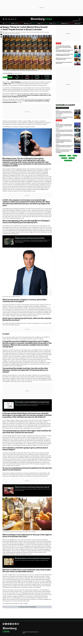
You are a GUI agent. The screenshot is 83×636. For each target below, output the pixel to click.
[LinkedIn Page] (13, 624)
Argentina (74, 155)
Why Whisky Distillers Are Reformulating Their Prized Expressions (32, 558)
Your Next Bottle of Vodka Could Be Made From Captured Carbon (32, 402)
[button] (1, 27)
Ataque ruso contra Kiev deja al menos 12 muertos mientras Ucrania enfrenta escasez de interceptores (64, 112)
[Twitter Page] (6, 624)
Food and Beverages (68, 160)
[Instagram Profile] (11, 624)
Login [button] (79, 19)
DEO (9, 83)
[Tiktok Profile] (16, 624)
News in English (71, 158)
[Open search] (6, 19)
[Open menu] (3, 19)
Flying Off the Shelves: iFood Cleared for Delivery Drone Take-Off (32, 487)
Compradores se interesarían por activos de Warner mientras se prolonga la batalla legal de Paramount (64, 135)
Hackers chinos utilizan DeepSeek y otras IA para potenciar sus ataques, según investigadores (64, 151)
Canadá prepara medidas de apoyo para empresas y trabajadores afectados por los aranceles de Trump (64, 141)
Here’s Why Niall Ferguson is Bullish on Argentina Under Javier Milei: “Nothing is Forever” (63, 47)
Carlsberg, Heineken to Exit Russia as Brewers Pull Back (30, 238)
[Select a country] (16, 19)
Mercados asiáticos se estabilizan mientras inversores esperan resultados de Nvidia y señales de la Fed (64, 125)
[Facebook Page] (3, 624)
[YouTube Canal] (8, 624)
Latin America (64, 158)
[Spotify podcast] (18, 624)
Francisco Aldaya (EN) (8, 73)
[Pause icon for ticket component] (3, 23)
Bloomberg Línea (62, 155)
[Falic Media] (73, 20)
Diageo (69, 155)
